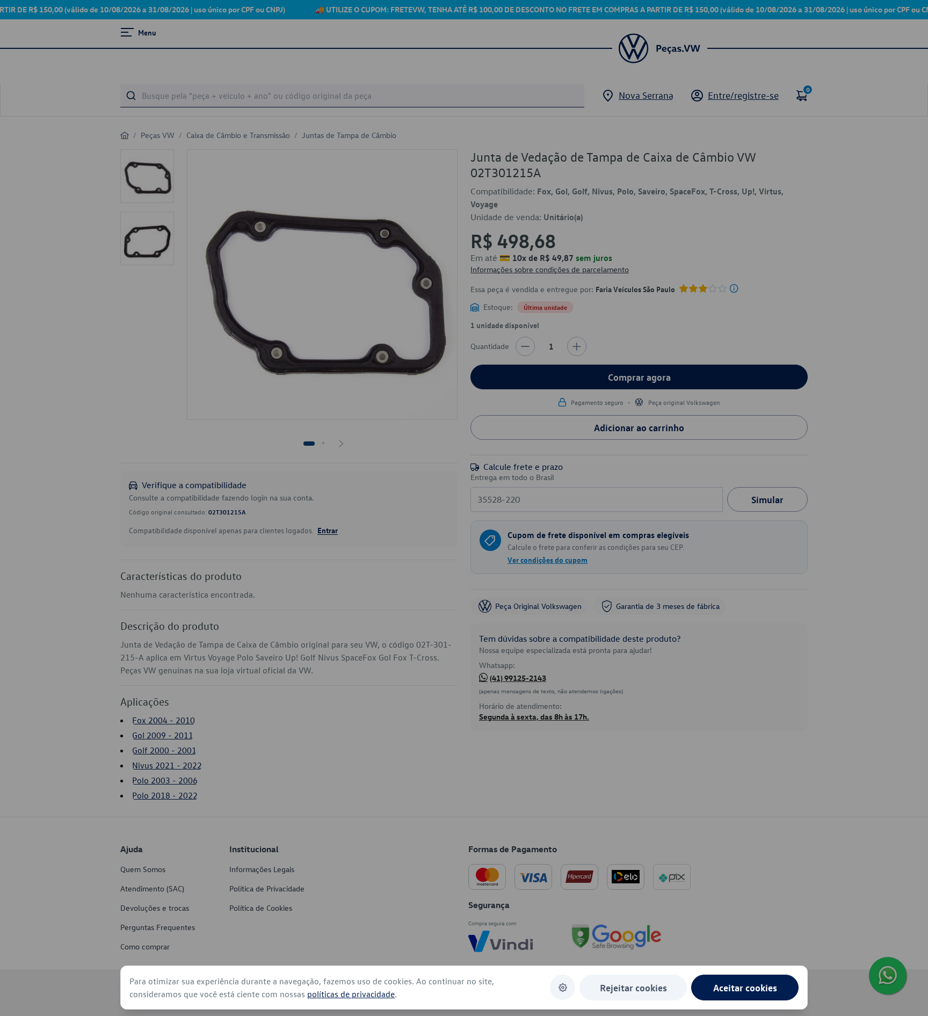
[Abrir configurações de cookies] (562, 987)
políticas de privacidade (351, 994)
